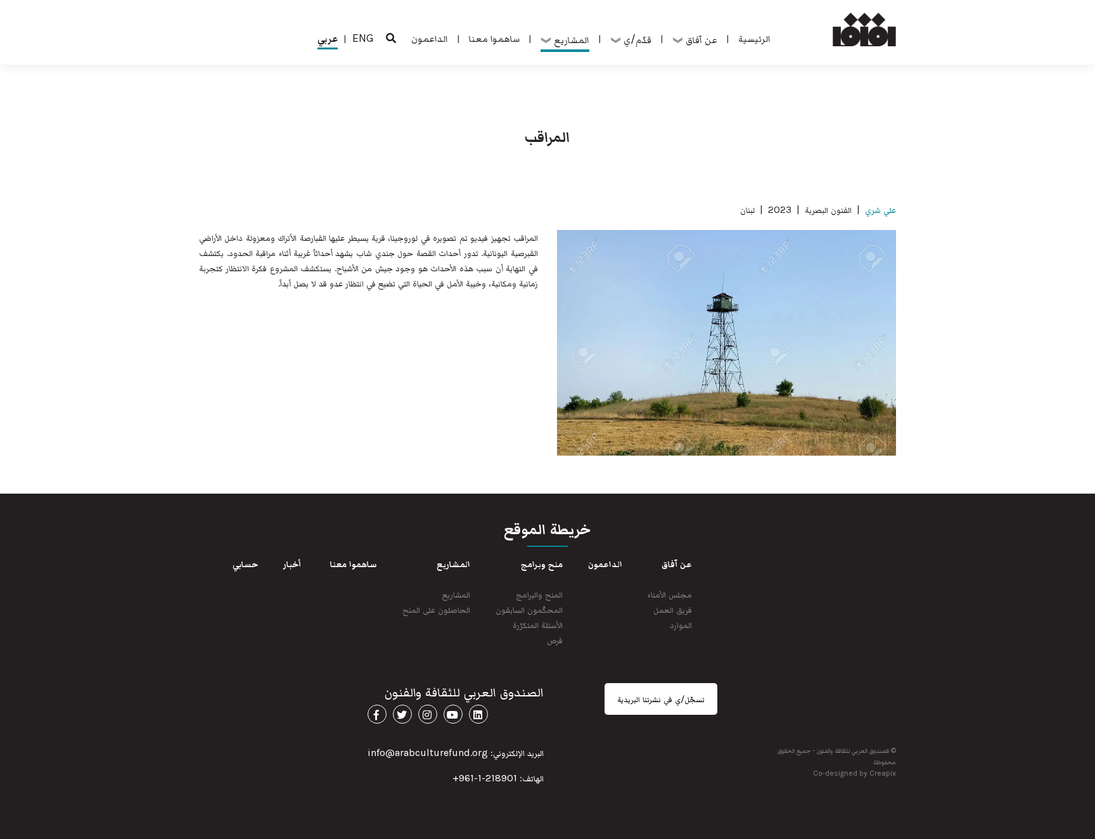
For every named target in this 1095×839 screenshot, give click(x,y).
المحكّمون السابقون (529, 609)
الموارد (681, 624)
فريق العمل (672, 609)
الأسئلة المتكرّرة (538, 624)
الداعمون (429, 38)
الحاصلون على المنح (436, 609)
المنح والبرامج (539, 594)
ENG (363, 38)
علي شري (880, 209)
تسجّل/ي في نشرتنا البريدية (661, 699)
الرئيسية (754, 38)
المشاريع (456, 594)
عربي (327, 38)
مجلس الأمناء (670, 594)
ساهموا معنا (494, 38)
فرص (555, 640)
